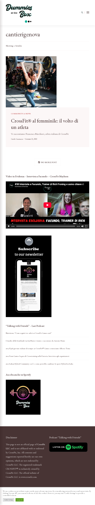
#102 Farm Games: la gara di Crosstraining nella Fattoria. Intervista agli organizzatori (37, 356)
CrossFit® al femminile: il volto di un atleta (44, 123)
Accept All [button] (19, 500)
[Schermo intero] (86, 226)
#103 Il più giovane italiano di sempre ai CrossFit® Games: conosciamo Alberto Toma (38, 348)
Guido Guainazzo (17, 139)
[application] (47, 205)
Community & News (21, 113)
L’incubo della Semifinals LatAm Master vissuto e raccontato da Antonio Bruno (35, 341)
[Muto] (82, 226)
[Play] (9, 226)
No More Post (49, 162)
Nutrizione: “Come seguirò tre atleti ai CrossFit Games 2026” (28, 333)
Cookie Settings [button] (8, 500)
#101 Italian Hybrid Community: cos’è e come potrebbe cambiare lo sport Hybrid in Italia (39, 364)
